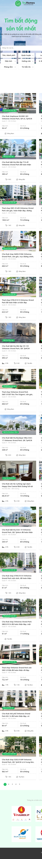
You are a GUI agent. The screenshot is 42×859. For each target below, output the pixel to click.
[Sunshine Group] (21, 834)
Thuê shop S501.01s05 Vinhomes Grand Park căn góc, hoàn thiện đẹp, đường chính (18, 210)
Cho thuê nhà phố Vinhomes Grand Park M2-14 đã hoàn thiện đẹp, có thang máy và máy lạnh (16, 716)
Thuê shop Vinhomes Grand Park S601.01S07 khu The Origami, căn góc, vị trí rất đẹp (17, 394)
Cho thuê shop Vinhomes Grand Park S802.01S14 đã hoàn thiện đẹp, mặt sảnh (17, 624)
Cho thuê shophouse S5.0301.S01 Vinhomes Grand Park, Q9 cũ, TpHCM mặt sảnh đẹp (17, 119)
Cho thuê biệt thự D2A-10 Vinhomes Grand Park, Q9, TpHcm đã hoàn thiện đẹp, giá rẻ (17, 532)
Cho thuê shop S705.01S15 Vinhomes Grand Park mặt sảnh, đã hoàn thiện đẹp (17, 578)
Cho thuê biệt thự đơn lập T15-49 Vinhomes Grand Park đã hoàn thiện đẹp (16, 165)
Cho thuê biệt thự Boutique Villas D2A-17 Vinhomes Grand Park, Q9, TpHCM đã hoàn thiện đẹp (17, 440)
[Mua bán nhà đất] (25, 3)
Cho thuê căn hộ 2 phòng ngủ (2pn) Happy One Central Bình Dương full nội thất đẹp (17, 486)
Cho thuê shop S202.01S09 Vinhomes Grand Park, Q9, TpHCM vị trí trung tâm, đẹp (18, 762)
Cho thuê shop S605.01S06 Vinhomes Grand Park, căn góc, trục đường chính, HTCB (18, 256)
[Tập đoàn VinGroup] (21, 814)
